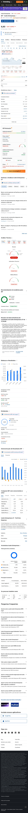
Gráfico (7, 39)
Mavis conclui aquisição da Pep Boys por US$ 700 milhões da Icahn (14, 193)
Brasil (15, 5)
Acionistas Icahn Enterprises (10, 545)
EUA (26, 541)
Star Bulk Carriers (5, 595)
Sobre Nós (17, 739)
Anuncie (16, 742)
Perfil (8, 42)
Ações (2, 5)
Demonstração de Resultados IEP (11, 449)
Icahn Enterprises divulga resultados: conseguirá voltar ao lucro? (13, 209)
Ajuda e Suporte (18, 744)
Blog (2, 739)
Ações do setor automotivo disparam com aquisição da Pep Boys (12, 218)
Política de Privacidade (5, 800)
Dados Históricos (19, 42)
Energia (25, 535)
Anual (2, 455)
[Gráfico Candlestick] (2, 46)
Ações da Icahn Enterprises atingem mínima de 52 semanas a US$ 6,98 (14, 201)
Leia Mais (3, 529)
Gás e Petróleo (23, 533)
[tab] (3, 242)
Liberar (14, 512)
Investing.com (3, 221)
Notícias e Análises (16, 39)
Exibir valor (23, 76)
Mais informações (8, 34)
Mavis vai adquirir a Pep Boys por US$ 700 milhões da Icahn (14, 226)
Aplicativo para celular (6, 742)
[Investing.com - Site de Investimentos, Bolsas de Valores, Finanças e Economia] (7, 2)
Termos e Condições (5, 796)
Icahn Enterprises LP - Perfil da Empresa (11, 519)
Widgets (3, 747)
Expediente (17, 747)
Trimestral (7, 455)
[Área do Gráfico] (4, 46)
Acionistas (13, 42)
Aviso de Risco (4, 804)
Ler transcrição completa (19, 352)
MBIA (14, 595)
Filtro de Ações (9, 5)
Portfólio (3, 744)
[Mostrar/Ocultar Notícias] (9, 46)
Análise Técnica (6, 238)
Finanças (24, 39)
